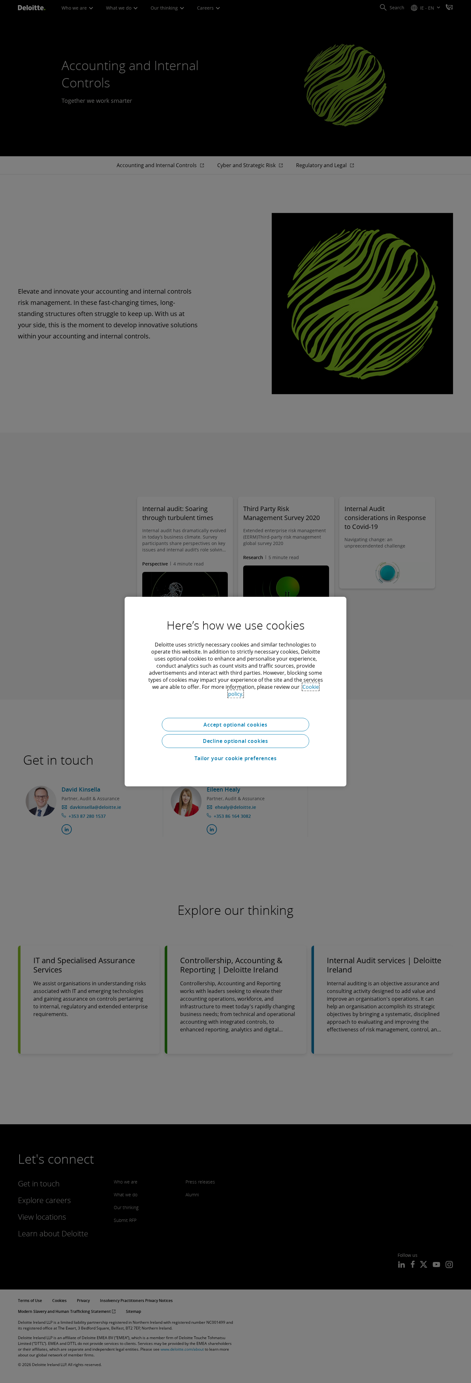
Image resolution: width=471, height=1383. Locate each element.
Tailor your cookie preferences (235, 758)
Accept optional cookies (235, 724)
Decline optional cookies (235, 740)
